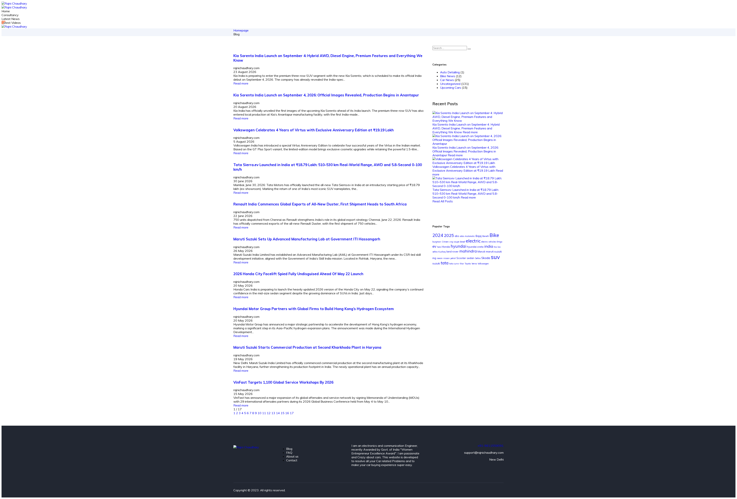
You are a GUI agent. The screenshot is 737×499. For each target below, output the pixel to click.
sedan (470, 258)
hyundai (458, 246)
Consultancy (10, 15)
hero (439, 247)
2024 (437, 235)
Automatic (470, 236)
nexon (440, 258)
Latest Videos (11, 23)
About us (292, 456)
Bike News (447, 76)
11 (264, 413)
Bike (494, 235)
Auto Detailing (450, 72)
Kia (495, 247)
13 (273, 413)
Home (6, 11)
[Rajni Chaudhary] (14, 3)
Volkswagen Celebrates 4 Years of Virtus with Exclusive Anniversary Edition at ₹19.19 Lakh (313, 130)
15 (283, 413)
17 (292, 413)
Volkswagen (483, 263)
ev (434, 246)
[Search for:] (451, 48)
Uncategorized (450, 84)
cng (451, 241)
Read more (240, 83)
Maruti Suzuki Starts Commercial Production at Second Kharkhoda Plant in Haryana (307, 347)
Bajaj (479, 236)
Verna (474, 263)
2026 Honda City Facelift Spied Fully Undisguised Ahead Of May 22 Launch (298, 273)
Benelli (485, 236)
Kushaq (442, 251)
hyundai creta (475, 246)
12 (269, 413)
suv (495, 256)
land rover (452, 251)
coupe (456, 241)
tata (445, 262)
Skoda (485, 258)
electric (473, 241)
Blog (289, 449)
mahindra (468, 251)
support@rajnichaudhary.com (484, 452)
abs (457, 236)
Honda (446, 246)
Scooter (461, 258)
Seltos (478, 258)
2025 (449, 235)
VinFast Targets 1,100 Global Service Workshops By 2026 (283, 382)
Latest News (11, 19)
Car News (447, 80)
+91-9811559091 (490, 446)
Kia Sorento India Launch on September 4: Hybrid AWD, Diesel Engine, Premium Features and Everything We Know (466, 128)
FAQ (289, 452)
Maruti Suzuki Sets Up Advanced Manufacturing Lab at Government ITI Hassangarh (306, 239)
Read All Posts (442, 201)
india (488, 246)
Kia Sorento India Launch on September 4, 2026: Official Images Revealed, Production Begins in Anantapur (326, 95)
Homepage (241, 30)
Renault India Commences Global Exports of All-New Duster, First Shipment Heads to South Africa (320, 204)
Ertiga (499, 241)
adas (462, 236)
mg (434, 258)
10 (260, 413)
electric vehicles (488, 241)
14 (278, 413)
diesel (462, 241)
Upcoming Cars (450, 87)
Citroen (445, 241)
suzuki (436, 263)
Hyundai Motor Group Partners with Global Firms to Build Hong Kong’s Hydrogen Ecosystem (313, 308)
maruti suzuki (494, 251)
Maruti (481, 251)
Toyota (468, 263)
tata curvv (454, 263)
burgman (436, 241)
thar (462, 263)
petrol (453, 258)
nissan (446, 258)
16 (287, 413)
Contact (291, 460)
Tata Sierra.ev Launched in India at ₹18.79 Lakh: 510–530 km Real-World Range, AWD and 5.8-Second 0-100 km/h (465, 193)
